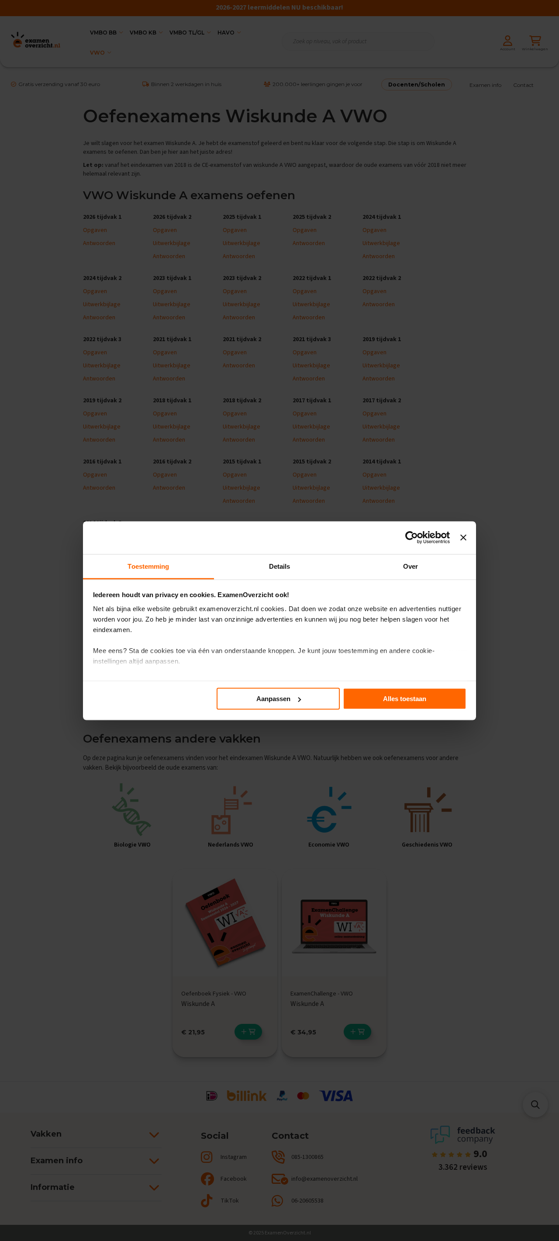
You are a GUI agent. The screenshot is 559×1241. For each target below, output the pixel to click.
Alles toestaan (404, 698)
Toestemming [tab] (148, 566)
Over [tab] (410, 566)
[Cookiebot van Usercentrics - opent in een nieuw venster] (411, 537)
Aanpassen (273, 698)
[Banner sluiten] (463, 538)
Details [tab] (279, 566)
